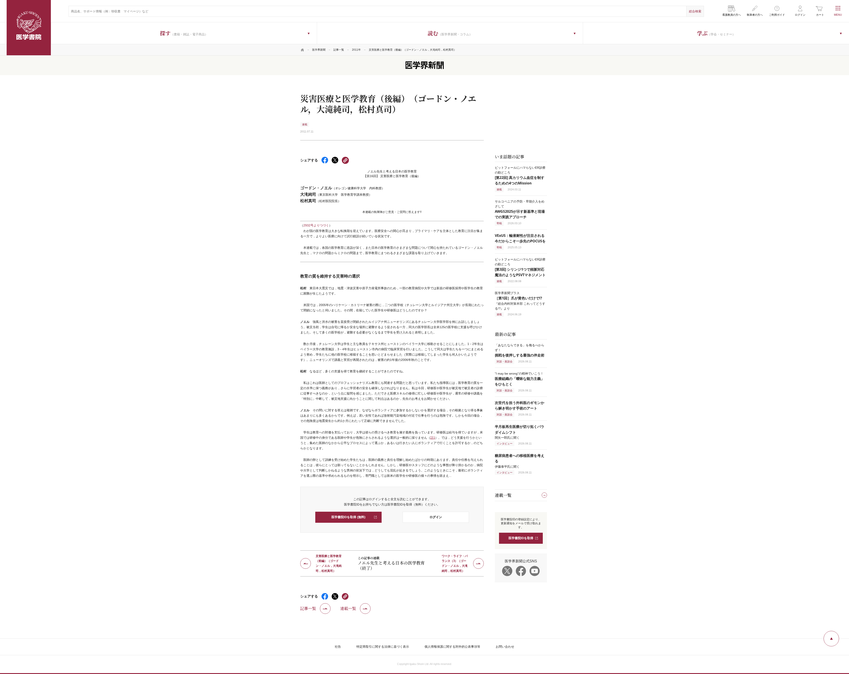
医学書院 (29, 27)
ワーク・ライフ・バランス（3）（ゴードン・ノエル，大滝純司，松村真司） (455, 563)
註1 (432, 437)
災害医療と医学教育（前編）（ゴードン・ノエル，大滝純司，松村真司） (329, 563)
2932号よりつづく (316, 225)
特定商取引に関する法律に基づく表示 (382, 646)
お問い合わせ (505, 646)
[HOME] (302, 49)
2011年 (356, 49)
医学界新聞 (318, 49)
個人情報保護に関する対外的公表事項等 (452, 646)
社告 (338, 646)
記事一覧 (338, 49)
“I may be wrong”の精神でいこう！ (519, 379)
